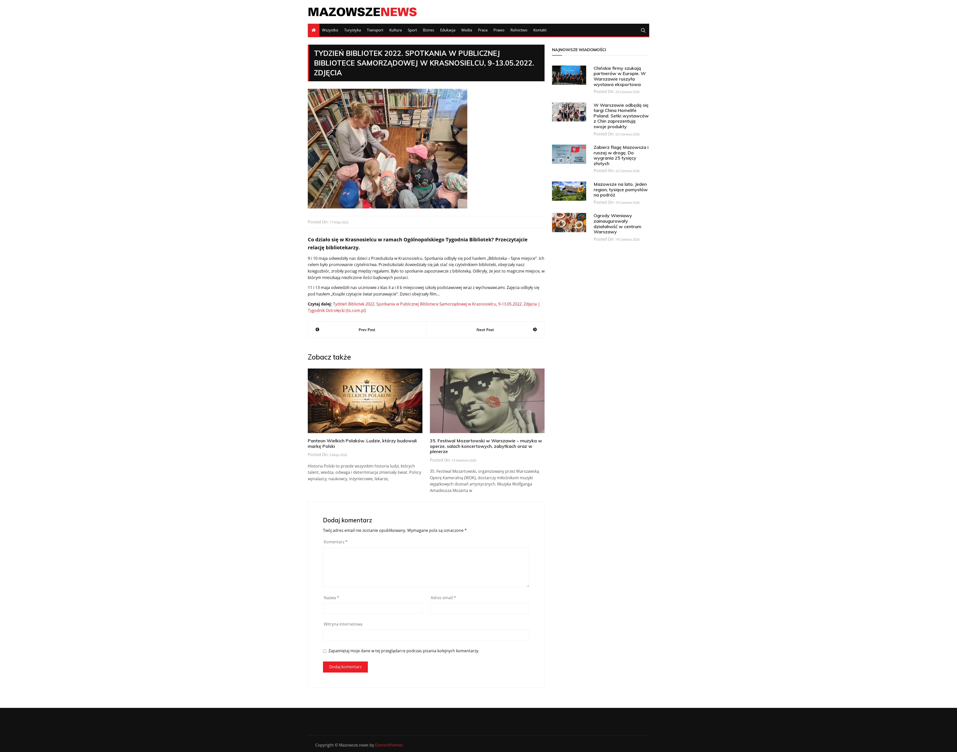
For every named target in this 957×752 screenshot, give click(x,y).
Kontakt (540, 29)
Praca (482, 29)
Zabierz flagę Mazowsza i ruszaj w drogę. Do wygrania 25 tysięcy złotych (621, 155)
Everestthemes (389, 745)
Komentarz (336, 542)
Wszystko (330, 29)
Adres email (443, 597)
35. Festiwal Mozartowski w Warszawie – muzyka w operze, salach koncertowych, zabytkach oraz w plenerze (486, 446)
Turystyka (352, 29)
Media (466, 29)
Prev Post (367, 329)
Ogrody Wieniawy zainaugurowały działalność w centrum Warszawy (617, 224)
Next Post (485, 329)
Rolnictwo (518, 29)
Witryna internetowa (343, 624)
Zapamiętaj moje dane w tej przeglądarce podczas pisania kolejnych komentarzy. (403, 651)
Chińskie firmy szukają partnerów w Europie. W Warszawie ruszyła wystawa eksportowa (620, 76)
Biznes (428, 29)
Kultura (395, 29)
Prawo (498, 29)
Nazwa (331, 597)
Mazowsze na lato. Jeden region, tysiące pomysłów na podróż (621, 189)
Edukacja (447, 29)
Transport (375, 29)
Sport (412, 29)
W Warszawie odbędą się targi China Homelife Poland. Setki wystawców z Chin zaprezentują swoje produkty (621, 115)
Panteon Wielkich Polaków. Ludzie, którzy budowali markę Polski (362, 443)
